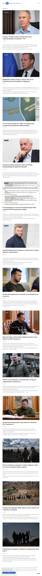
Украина (10, 12)
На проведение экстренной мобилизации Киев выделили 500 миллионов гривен (19, 208)
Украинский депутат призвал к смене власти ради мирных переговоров (21, 251)
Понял (9, 572)
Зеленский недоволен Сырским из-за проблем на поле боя (20, 295)
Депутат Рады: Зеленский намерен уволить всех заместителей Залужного (20, 338)
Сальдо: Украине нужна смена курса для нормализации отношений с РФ (17, 38)
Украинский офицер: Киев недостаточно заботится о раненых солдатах (21, 509)
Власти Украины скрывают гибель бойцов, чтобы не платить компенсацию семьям (20, 466)
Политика (6, 12)
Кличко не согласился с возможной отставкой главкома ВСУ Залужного (19, 381)
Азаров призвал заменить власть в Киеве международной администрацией (17, 166)
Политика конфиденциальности (7, 570)
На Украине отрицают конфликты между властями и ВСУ (21, 550)
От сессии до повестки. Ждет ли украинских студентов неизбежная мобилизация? (18, 124)
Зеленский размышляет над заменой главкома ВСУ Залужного (19, 423)
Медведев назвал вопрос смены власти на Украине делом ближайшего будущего (18, 80)
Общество (6, 483)
